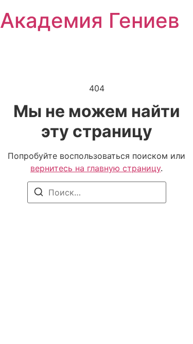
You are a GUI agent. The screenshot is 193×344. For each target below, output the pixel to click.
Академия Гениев (90, 20)
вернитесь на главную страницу (95, 168)
